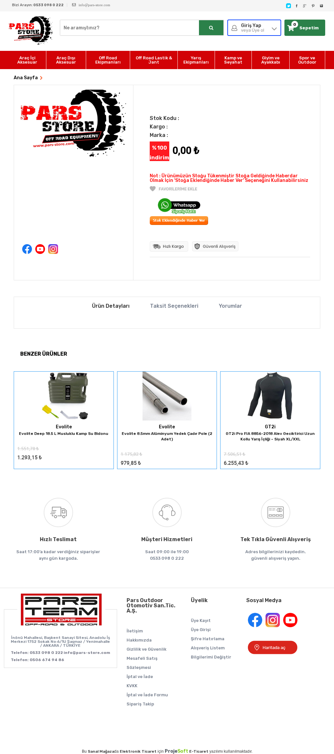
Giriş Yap (252, 27)
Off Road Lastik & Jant (154, 60)
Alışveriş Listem (208, 647)
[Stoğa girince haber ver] (179, 223)
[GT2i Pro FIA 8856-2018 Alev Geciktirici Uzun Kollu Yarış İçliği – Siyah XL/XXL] (270, 396)
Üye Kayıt (201, 620)
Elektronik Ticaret (138, 751)
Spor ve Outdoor (307, 60)
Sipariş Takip (140, 704)
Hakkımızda (139, 640)
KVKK (132, 685)
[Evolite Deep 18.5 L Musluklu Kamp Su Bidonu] (64, 396)
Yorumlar (230, 306)
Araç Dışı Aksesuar (66, 60)
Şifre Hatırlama (207, 638)
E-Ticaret (198, 751)
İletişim (135, 630)
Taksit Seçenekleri (174, 306)
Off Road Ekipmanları (108, 60)
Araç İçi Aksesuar (27, 60)
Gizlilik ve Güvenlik (146, 649)
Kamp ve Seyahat (233, 60)
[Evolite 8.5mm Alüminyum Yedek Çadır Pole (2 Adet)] (167, 396)
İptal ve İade (140, 676)
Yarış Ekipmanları (196, 60)
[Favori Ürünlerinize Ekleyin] (173, 190)
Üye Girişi (201, 629)
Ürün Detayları (110, 306)
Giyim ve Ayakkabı (270, 60)
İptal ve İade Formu (147, 694)
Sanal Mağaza (101, 751)
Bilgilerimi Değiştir (211, 657)
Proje (176, 751)
